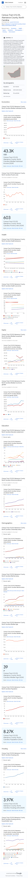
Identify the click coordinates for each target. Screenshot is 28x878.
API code (12, 143)
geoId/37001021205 (14, 22)
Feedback (20, 2)
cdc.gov (8, 253)
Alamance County (10, 24)
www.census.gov (7, 96)
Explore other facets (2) (7, 111)
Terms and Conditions (10, 875)
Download (6, 142)
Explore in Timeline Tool (19, 143)
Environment (12, 31)
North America (9, 25)
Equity (4, 30)
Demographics (18, 30)
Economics (13, 28)
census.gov (9, 166)
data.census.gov (10, 120)
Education (10, 30)
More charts (23, 102)
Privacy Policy (20, 875)
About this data (17, 120)
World (14, 25)
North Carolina (18, 24)
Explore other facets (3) (7, 579)
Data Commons (9, 2)
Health (20, 28)
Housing (5, 31)
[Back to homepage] (3, 3)
